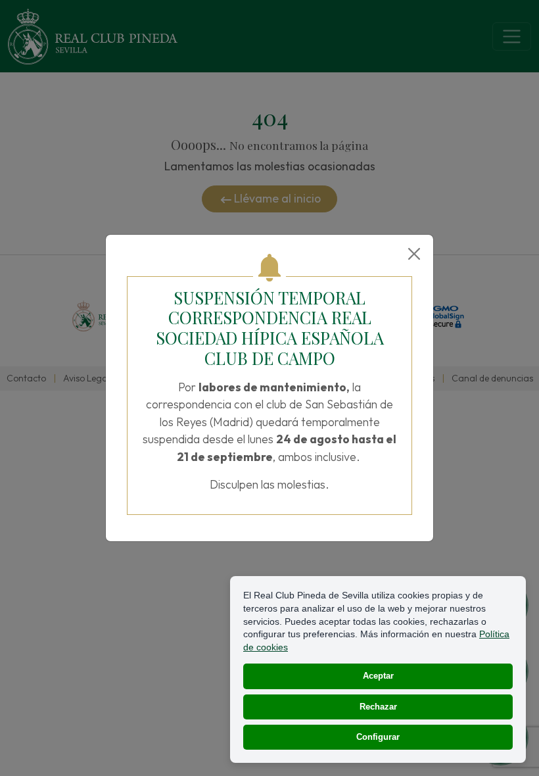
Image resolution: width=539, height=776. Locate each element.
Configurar (378, 737)
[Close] (414, 253)
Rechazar (378, 707)
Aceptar (378, 676)
